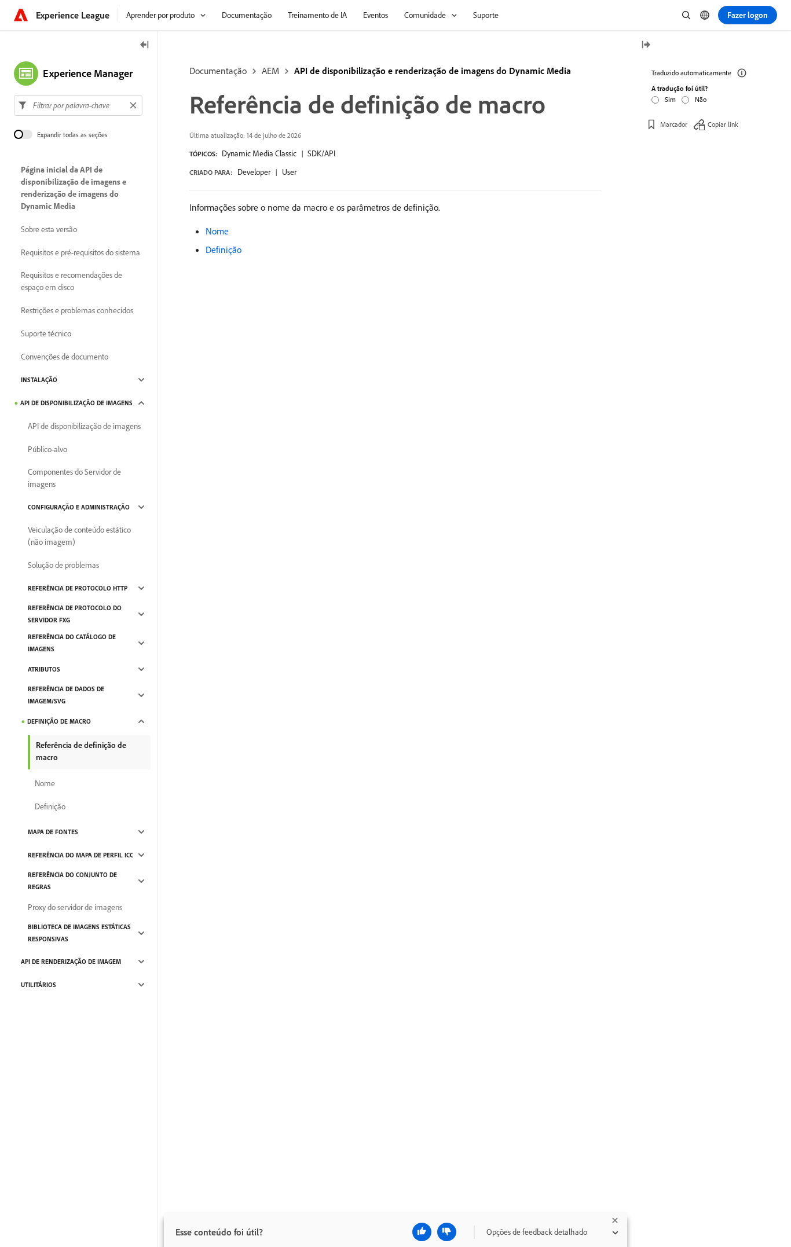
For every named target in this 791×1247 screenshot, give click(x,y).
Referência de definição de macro (81, 751)
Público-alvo (47, 449)
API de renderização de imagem (71, 962)
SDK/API (321, 153)
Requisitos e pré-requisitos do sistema (80, 252)
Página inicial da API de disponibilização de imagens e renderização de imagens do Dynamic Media (73, 187)
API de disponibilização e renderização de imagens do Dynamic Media (432, 70)
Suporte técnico (46, 333)
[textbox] (78, 105)
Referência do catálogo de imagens (72, 643)
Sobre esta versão (49, 229)
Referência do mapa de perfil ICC (80, 855)
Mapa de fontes (53, 832)
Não (700, 99)
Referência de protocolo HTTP (77, 588)
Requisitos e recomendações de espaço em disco (71, 281)
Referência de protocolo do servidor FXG (75, 614)
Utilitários (38, 985)
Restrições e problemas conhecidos (77, 310)
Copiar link (723, 124)
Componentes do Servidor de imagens (74, 478)
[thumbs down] (446, 1232)
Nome (217, 231)
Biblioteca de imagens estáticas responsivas (79, 933)
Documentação (218, 70)
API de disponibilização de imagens (76, 403)
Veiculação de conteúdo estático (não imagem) (79, 536)
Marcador (673, 124)
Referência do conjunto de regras (72, 881)
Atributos (44, 669)
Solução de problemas (63, 565)
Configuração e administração (79, 507)
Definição (223, 249)
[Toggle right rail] (645, 45)
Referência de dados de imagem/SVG (66, 695)
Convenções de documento (64, 356)
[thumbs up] (421, 1232)
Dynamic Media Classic (259, 153)
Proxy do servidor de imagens (75, 907)
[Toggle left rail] (145, 45)
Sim (670, 99)
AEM (270, 70)
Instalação (39, 380)
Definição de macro (59, 721)
